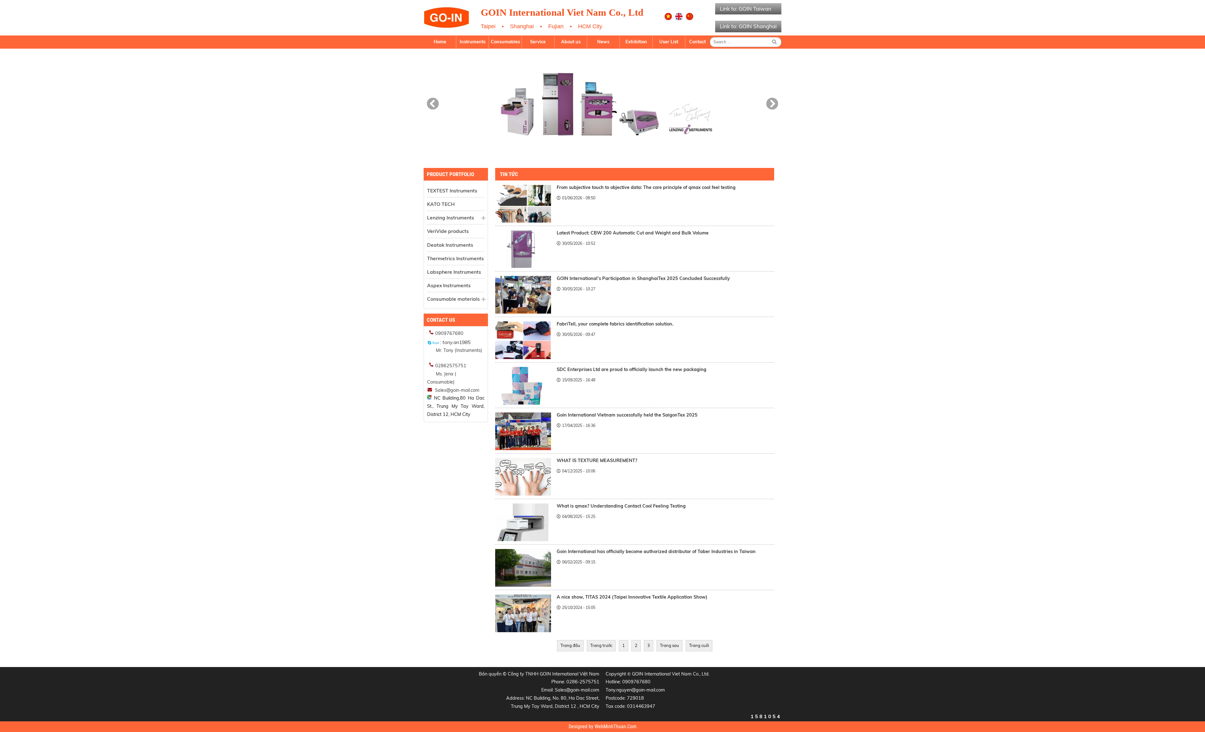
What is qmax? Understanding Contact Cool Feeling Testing (621, 506)
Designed (579, 726)
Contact (697, 42)
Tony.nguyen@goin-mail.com (635, 690)
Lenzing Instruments (450, 217)
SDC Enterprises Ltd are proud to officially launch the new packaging (631, 369)
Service (538, 42)
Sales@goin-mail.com (577, 690)
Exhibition (636, 42)
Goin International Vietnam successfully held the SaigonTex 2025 (627, 415)
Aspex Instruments (449, 285)
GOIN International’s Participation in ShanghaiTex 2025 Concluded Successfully (643, 278)
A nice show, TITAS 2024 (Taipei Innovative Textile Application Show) (632, 597)
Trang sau (669, 645)
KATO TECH (441, 204)
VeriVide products (448, 231)
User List (668, 42)
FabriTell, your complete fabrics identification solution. (615, 324)
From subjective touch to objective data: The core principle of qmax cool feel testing (646, 187)
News (603, 42)
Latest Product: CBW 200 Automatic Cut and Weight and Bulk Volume (633, 233)
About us (571, 42)
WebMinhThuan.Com (615, 726)
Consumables (505, 42)
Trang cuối (699, 645)
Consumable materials (453, 299)
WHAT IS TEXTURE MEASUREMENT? (597, 460)
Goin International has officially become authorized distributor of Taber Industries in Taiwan (656, 551)
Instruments (472, 42)
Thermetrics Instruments (455, 258)
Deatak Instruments (450, 245)
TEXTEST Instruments (452, 190)
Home (440, 42)
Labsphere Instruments (454, 272)
